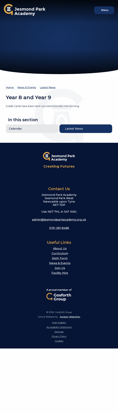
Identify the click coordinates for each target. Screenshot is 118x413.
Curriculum (60, 253)
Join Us (60, 268)
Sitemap (59, 331)
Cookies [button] (59, 341)
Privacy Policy (59, 336)
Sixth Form (60, 258)
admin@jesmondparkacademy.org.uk (59, 219)
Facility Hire (59, 273)
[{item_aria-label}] (51, 175)
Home (10, 87)
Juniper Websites (70, 316)
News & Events (26, 87)
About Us (60, 248)
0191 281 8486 (59, 228)
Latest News (48, 87)
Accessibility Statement (59, 327)
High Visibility (59, 322)
